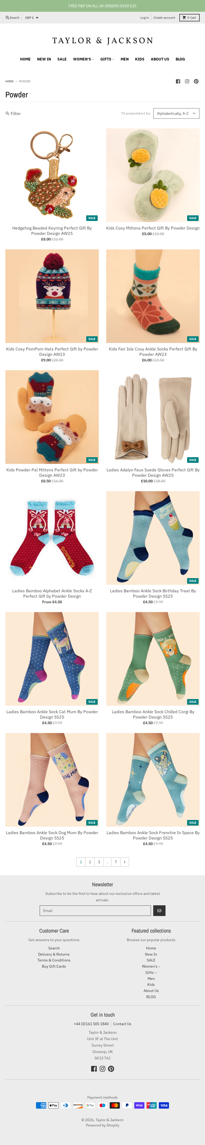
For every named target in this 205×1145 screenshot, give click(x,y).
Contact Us (122, 1023)
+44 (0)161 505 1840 (91, 1023)
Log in (144, 18)
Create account (164, 18)
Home (9, 81)
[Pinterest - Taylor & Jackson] (196, 81)
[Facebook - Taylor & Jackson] (178, 81)
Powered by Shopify (102, 1125)
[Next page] (125, 862)
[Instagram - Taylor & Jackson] (187, 81)
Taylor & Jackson (110, 1119)
